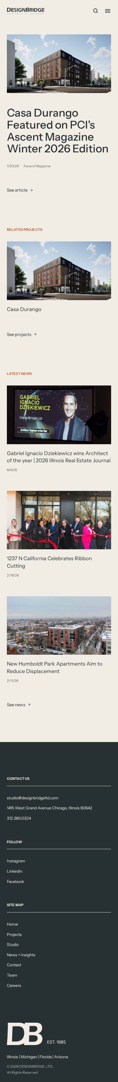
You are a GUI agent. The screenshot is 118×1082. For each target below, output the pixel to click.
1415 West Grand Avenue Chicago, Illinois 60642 (49, 807)
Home (12, 924)
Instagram (16, 860)
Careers (14, 985)
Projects (14, 934)
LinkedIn (14, 871)
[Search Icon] (96, 11)
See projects (19, 334)
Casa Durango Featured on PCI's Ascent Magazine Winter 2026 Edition (58, 130)
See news (16, 704)
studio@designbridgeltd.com (32, 797)
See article (17, 190)
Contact (14, 964)
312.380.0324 (19, 818)
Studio (13, 944)
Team (12, 975)
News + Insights (21, 954)
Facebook (15, 881)
